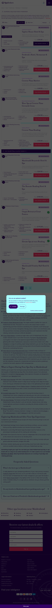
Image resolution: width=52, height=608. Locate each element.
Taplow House (25, 386)
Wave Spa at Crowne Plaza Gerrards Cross (32, 104)
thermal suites (20, 374)
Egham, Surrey (25, 209)
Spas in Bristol (30, 567)
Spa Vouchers (30, 561)
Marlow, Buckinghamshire (27, 78)
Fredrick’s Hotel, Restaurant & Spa (13, 322)
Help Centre (4, 561)
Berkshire (18, 7)
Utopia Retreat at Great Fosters (31, 212)
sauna (45, 316)
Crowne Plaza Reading (31, 130)
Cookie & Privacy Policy (6, 583)
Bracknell (5, 515)
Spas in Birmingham (32, 569)
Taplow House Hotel (12, 478)
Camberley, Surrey (25, 263)
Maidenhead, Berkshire (26, 29)
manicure (24, 413)
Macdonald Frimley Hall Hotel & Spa (35, 267)
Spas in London (31, 563)
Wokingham (44, 513)
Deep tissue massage (9, 379)
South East (12, 7)
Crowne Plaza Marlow (31, 80)
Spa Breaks (4, 571)
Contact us (3, 563)
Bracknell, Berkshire (26, 158)
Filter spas (26, 606)
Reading (18, 515)
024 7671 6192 (45, 590)
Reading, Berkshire (26, 127)
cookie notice (28, 302)
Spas (7, 7)
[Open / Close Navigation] (49, 3)
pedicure (29, 316)
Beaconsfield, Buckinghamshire (28, 101)
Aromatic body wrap (9, 393)
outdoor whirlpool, (35, 318)
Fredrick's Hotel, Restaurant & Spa (34, 56)
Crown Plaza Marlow (9, 335)
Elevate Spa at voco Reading (33, 241)
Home (2, 7)
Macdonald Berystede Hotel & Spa (34, 161)
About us (3, 565)
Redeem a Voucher (6, 559)
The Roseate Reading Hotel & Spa (34, 187)
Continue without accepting (36, 310)
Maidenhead (24, 7)
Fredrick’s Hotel (35, 386)
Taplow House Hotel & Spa (33, 31)
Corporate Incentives (6, 585)
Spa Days (29, 559)
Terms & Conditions (5, 579)
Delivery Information (6, 581)
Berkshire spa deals (7, 454)
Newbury (18, 513)
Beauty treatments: (8, 409)
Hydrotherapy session (9, 386)
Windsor (30, 515)
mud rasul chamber (8, 359)
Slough (30, 513)
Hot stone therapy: (8, 400)
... (47, 18)
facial (45, 411)
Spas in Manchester (32, 565)
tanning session (10, 413)
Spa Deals (3, 569)
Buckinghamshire (42, 337)
